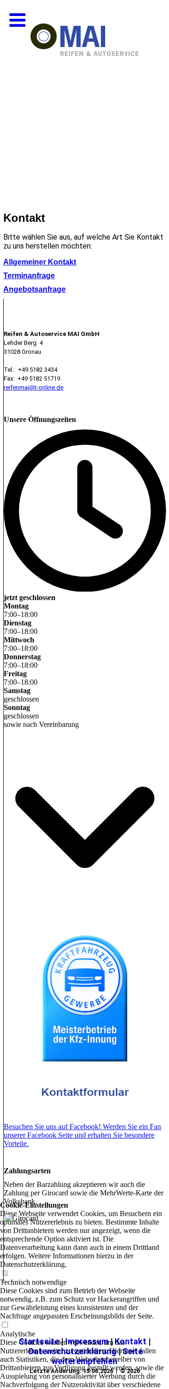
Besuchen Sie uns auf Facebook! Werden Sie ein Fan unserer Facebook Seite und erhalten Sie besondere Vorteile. (82, 1135)
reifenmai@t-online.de (33, 387)
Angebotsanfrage (34, 289)
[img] (84, 94)
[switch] (4, 1325)
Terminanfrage (29, 276)
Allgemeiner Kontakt (39, 262)
